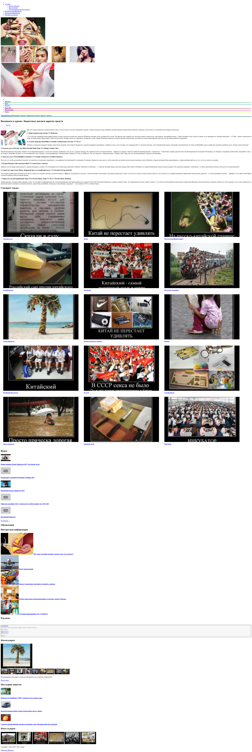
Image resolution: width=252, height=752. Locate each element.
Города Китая (13, 8)
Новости (8, 101)
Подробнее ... (5, 521)
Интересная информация (13, 11)
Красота (7, 105)
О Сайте (7, 4)
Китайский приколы (8, 517)
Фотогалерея (9, 110)
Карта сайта (5, 680)
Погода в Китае (14, 6)
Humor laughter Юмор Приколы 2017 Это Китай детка (20, 464)
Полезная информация (12, 13)
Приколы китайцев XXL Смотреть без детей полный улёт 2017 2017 (25, 504)
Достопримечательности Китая (19, 9)
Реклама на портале (11, 15)
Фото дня (8, 107)
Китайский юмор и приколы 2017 (13, 490)
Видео (7, 112)
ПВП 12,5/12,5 (4, 632)
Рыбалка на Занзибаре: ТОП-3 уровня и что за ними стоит (21, 698)
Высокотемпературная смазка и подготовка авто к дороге (21, 711)
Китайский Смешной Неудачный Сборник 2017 (18, 477)
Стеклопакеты (4, 626)
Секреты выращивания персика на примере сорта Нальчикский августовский (29, 724)
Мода (6, 103)
